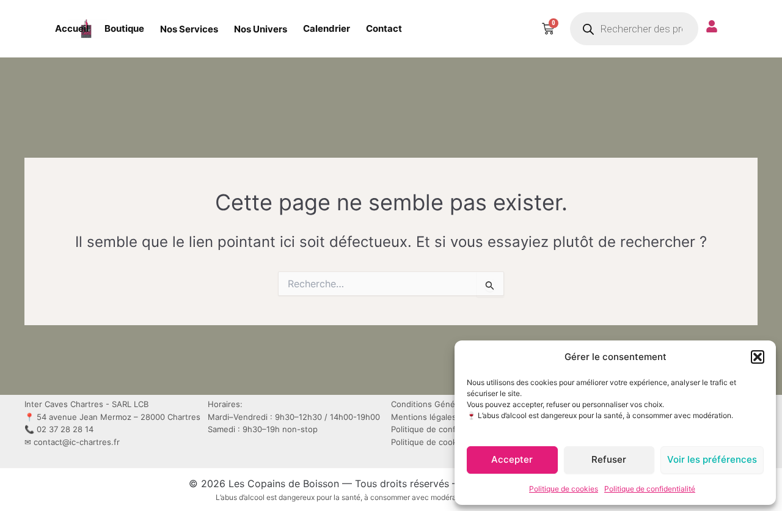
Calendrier (326, 28)
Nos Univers (260, 29)
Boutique (124, 28)
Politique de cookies (563, 488)
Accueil (72, 28)
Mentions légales (423, 417)
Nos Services (189, 29)
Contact (384, 28)
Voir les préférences (712, 459)
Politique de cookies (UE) (439, 442)
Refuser (608, 459)
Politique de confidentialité (649, 488)
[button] (757, 357)
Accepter (512, 459)
